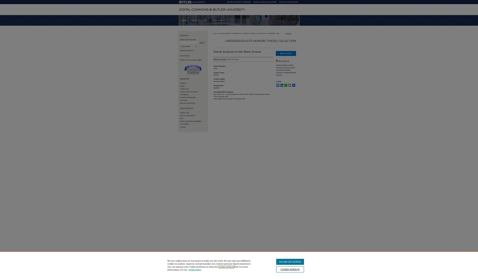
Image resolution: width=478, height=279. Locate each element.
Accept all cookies (290, 261)
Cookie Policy (194, 270)
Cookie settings (226, 267)
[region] (239, 265)
